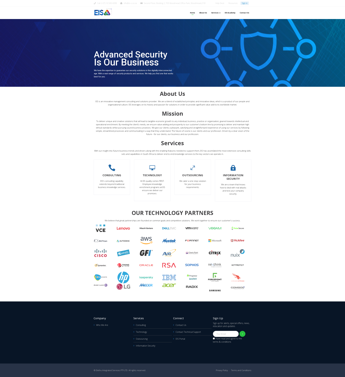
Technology (141, 331)
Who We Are (102, 325)
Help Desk (219, 3)
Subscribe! (242, 334)
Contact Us (181, 325)
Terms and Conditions (241, 370)
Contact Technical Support (188, 331)
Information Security (145, 345)
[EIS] (103, 11)
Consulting (141, 325)
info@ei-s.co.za (130, 3)
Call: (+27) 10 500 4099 (107, 3)
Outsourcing (142, 338)
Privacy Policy (222, 370)
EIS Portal (180, 338)
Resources (233, 3)
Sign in (244, 3)
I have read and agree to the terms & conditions (227, 340)
